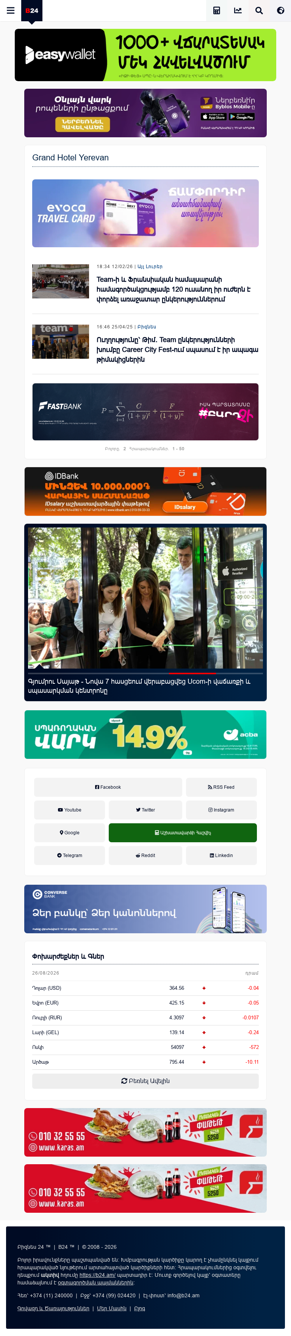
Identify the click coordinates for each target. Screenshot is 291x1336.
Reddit (147, 855)
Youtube (72, 810)
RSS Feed (223, 787)
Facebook (110, 787)
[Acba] (145, 734)
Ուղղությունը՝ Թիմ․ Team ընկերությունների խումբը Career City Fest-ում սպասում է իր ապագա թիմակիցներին (177, 349)
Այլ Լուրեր (150, 266)
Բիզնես (147, 327)
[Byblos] (145, 113)
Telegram (72, 855)
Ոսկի (38, 1047)
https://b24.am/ (98, 1275)
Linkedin (223, 855)
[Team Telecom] (145, 213)
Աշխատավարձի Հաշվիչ (183, 841)
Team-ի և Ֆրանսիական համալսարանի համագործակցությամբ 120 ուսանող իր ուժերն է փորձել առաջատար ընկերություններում (173, 289)
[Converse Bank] (145, 909)
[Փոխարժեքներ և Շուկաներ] (238, 11)
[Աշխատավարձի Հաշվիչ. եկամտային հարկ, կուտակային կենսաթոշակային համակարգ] (216, 11)
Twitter (148, 810)
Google (71, 832)
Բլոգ (139, 1308)
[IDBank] (145, 491)
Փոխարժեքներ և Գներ (68, 956)
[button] (51, 673)
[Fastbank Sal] (145, 411)
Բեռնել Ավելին (148, 1081)
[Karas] (145, 1132)
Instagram (223, 810)
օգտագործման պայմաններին (95, 1282)
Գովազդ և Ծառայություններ (53, 1308)
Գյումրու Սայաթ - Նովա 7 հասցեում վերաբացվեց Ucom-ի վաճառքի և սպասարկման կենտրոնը (139, 686)
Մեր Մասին (112, 1308)
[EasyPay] (145, 55)
